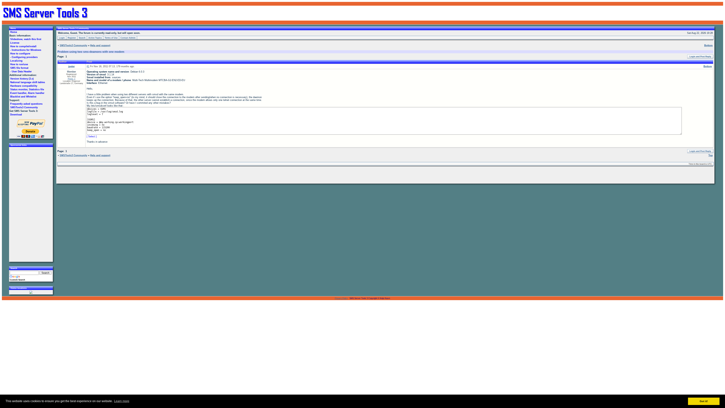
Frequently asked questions (26, 103)
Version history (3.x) (21, 78)
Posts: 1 (71, 79)
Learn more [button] (121, 401)
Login (62, 38)
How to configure (20, 53)
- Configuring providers (23, 57)
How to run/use (19, 64)
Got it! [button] (704, 401)
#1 (88, 66)
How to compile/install (23, 46)
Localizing (16, 60)
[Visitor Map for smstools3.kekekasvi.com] (30, 293)
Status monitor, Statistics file (27, 89)
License (14, 42)
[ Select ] (92, 136)
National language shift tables (27, 82)
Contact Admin (128, 38)
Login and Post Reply (700, 56)
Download (16, 114)
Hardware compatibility (23, 85)
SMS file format (19, 67)
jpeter (71, 66)
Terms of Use (111, 38)
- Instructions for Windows (25, 50)
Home (13, 32)
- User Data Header (20, 71)
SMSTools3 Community (24, 107)
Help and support (100, 45)
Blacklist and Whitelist (23, 96)
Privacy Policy (341, 298)
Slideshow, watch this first (25, 39)
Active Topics (95, 38)
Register (72, 38)
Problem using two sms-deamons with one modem (90, 51)
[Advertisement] (678, 13)
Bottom (707, 66)
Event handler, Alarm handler (27, 93)
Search (82, 38)
